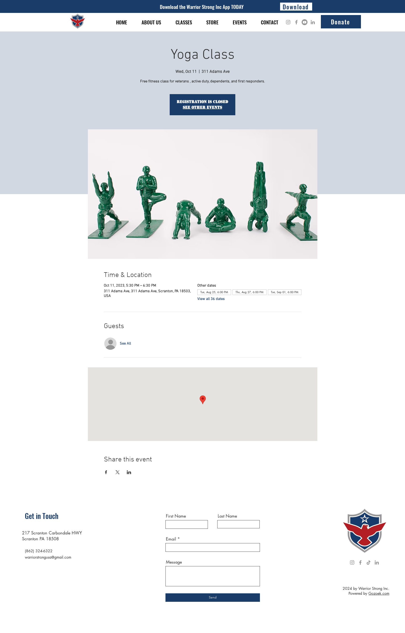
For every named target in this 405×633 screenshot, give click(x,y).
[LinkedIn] (313, 22)
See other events (202, 107)
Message (174, 562)
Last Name (227, 516)
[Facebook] (296, 22)
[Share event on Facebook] (106, 472)
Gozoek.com (378, 593)
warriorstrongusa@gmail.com (48, 557)
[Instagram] (288, 22)
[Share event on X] (117, 472)
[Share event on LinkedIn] (129, 472)
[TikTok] (368, 562)
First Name (176, 516)
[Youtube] (305, 22)
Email (171, 539)
